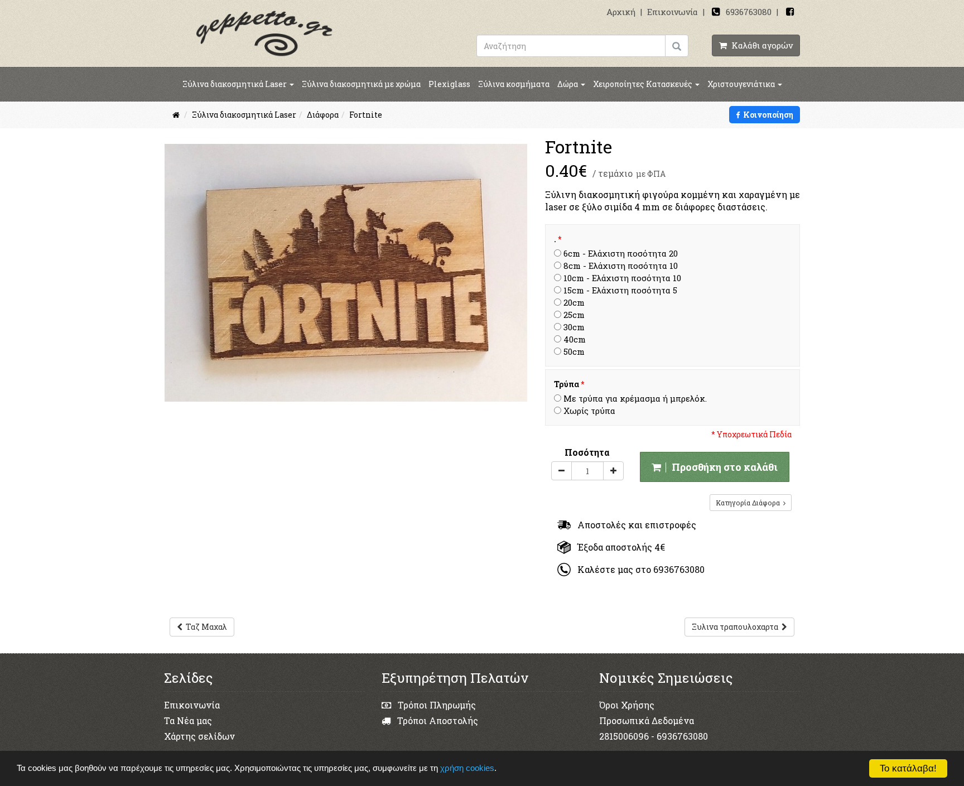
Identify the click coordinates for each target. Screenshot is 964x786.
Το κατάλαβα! (908, 768)
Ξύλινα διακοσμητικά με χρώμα (361, 84)
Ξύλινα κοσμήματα (514, 84)
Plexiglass (449, 84)
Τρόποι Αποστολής (436, 720)
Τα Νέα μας (188, 720)
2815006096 (624, 736)
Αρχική (620, 11)
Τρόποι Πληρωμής (436, 705)
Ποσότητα (587, 452)
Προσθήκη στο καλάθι (722, 467)
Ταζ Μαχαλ (204, 626)
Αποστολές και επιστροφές (633, 525)
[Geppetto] (264, 32)
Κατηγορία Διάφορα (749, 502)
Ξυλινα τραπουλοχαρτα (737, 626)
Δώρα (568, 84)
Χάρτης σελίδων (199, 736)
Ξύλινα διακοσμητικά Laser (235, 84)
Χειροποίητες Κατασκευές (643, 84)
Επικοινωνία (672, 11)
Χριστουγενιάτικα (742, 84)
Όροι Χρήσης (626, 705)
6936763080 (749, 11)
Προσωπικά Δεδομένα (646, 720)
